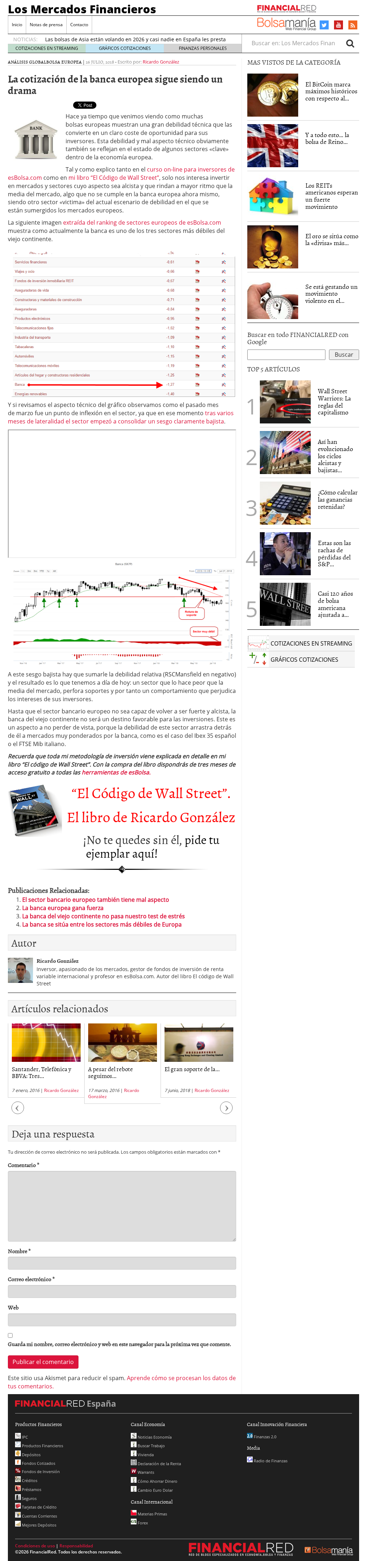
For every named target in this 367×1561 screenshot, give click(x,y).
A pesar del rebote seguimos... (110, 1072)
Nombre (19, 1251)
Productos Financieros (42, 1445)
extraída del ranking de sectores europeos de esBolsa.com (142, 222)
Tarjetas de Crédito (39, 1507)
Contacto (79, 25)
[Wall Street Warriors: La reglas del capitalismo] (285, 401)
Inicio (17, 25)
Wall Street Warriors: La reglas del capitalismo (334, 401)
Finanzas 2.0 (264, 1436)
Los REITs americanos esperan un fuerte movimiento (331, 196)
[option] (46, 1060)
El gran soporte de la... (192, 1068)
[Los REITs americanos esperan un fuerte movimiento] (272, 196)
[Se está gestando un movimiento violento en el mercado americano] (272, 297)
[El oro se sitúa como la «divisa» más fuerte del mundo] (272, 246)
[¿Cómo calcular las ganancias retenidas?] (285, 503)
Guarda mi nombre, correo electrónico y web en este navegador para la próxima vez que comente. (119, 1344)
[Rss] (353, 25)
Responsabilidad (76, 1546)
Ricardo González (161, 61)
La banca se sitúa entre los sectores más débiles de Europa (102, 924)
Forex (142, 1522)
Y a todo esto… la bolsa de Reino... (327, 138)
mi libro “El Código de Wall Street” (113, 178)
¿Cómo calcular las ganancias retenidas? (338, 499)
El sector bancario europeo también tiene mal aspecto (95, 900)
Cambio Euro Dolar (155, 1490)
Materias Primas (152, 1514)
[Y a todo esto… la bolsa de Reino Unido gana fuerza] (272, 145)
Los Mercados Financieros (82, 9)
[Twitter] (324, 25)
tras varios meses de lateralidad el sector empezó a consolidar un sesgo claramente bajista (121, 417)
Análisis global (27, 61)
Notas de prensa (46, 25)
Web (13, 1307)
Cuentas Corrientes (39, 1516)
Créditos (29, 1480)
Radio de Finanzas (270, 1460)
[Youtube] (338, 25)
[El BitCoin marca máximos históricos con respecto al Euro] (272, 95)
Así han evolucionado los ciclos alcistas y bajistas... (335, 456)
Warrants (145, 1472)
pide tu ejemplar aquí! (152, 846)
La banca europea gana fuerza (63, 908)
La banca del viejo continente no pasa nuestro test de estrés (103, 916)
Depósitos (30, 1454)
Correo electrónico (31, 1279)
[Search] (350, 43)
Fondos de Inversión (40, 1471)
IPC (24, 1437)
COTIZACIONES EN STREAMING (46, 48)
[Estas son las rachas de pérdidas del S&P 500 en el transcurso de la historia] (285, 553)
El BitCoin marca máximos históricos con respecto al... (331, 91)
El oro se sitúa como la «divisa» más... (331, 239)
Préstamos (31, 1489)
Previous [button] (18, 1111)
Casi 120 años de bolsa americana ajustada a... (335, 604)
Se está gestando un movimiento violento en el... (331, 294)
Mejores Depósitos (38, 1525)
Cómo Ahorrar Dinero (157, 1481)
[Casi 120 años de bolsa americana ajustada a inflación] (285, 604)
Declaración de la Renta (159, 1463)
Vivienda (145, 1454)
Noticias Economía (154, 1437)
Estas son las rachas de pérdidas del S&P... (334, 553)
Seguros (29, 1498)
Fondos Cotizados (38, 1463)
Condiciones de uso (35, 1546)
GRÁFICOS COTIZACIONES (125, 48)
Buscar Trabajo (151, 1445)
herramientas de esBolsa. (116, 772)
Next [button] (226, 1111)
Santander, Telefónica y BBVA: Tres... (41, 1072)
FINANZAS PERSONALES (203, 48)
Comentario (23, 1165)
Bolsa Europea (64, 61)
